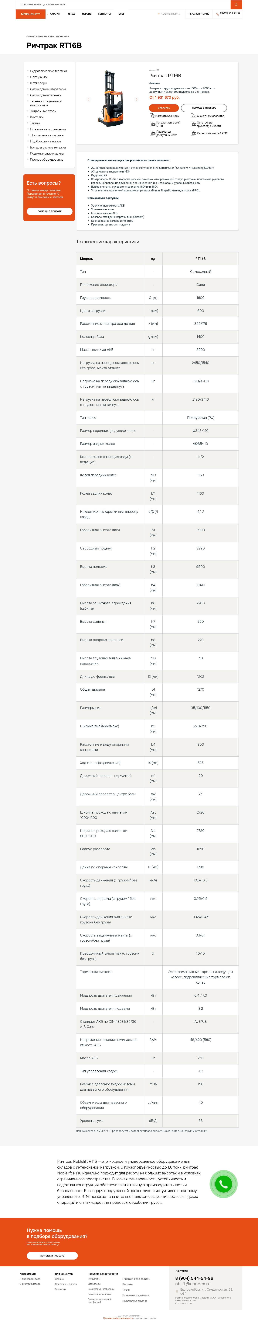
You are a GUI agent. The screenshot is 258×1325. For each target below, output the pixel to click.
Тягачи (35, 123)
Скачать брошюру (167, 116)
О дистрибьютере (29, 1283)
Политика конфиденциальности (118, 1318)
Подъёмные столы (43, 111)
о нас (72, 14)
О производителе (31, 4)
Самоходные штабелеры (48, 89)
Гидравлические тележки (48, 71)
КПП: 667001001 (185, 1303)
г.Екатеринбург (169, 13)
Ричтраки (49, 36)
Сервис (87, 14)
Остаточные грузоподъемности (209, 124)
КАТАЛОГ (55, 13)
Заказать (164, 107)
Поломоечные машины (47, 135)
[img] (31, 14)
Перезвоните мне (199, 13)
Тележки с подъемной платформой (46, 103)
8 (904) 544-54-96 (194, 1278)
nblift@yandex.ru (192, 1284)
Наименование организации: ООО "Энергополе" (203, 1297)
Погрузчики (38, 77)
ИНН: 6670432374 (185, 1300)
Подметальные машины (47, 153)
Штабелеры (38, 83)
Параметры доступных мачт (166, 133)
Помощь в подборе (50, 211)
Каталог (40, 36)
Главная (30, 36)
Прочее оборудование (46, 160)
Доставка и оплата (54, 4)
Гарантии (60, 1289)
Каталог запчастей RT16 (212, 133)
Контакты (104, 14)
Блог (121, 14)
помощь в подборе (204, 107)
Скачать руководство (210, 116)
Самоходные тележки (45, 95)
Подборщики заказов (45, 141)
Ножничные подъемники (48, 129)
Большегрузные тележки (48, 147)
